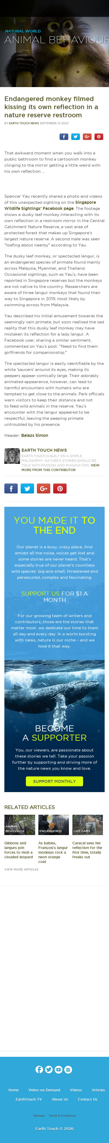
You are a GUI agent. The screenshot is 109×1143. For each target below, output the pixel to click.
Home (13, 1090)
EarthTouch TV (29, 1099)
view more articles (21, 869)
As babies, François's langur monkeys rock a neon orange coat (53, 852)
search (102, 9)
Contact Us (87, 1099)
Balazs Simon (34, 435)
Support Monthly (54, 781)
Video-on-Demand (44, 1090)
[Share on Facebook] (64, 136)
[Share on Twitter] (75, 136)
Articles (98, 1090)
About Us (60, 1099)
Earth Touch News (24, 123)
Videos (76, 1090)
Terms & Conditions (62, 1115)
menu (6, 8)
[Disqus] (54, 973)
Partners (39, 1115)
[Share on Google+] (87, 136)
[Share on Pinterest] (98, 136)
